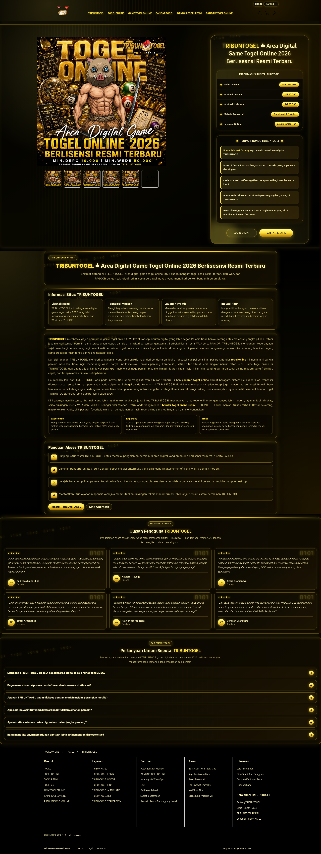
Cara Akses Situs (245, 768)
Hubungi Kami (244, 785)
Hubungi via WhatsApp (152, 779)
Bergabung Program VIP (201, 796)
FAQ (142, 785)
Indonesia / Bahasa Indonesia (57, 848)
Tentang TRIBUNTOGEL (248, 802)
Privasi (81, 848)
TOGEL (47, 768)
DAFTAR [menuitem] (270, 4)
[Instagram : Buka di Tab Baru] (268, 849)
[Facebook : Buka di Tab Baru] (255, 849)
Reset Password (197, 779)
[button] (267, 13)
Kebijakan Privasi (149, 790)
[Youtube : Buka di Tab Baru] (275, 849)
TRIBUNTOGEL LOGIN (103, 774)
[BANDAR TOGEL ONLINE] (62, 13)
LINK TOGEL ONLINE (54, 790)
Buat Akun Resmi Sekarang (202, 768)
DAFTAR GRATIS (276, 232)
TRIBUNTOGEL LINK (102, 785)
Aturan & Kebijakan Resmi (250, 779)
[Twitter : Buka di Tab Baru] (262, 849)
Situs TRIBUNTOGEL (247, 808)
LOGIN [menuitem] (258, 4)
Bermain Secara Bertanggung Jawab (159, 801)
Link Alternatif (99, 506)
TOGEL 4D (49, 785)
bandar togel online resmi (178, 405)
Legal (90, 848)
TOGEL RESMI (51, 779)
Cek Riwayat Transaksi (200, 785)
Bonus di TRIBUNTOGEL (249, 818)
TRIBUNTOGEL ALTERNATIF (106, 790)
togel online (238, 359)
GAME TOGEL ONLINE (55, 796)
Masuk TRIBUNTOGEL (66, 506)
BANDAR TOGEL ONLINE (152, 774)
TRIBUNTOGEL (57, 339)
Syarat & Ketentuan (150, 796)
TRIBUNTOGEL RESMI (103, 796)
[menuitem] (96, 13)
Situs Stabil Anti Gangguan (250, 774)
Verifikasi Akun (196, 790)
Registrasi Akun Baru (199, 774)
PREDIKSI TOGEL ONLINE (57, 801)
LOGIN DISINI (242, 232)
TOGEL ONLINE (51, 774)
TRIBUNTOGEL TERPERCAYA (106, 801)
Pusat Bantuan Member (152, 768)
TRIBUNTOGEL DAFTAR (104, 779)
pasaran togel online (195, 380)
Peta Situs (101, 848)
